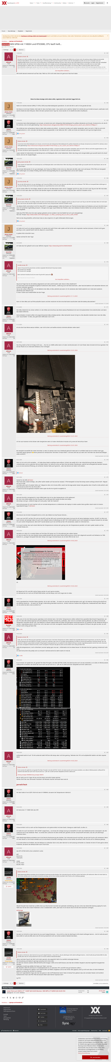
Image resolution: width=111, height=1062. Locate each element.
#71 (107, 307)
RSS (41, 1025)
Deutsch (16, 1030)
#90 (107, 949)
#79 (107, 598)
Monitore (22, 992)
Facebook (43, 1009)
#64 (107, 138)
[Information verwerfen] (107, 36)
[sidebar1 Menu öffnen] (107, 2)
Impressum (6, 1007)
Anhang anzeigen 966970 (37, 775)
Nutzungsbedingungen (84, 1030)
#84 (107, 789)
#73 (107, 342)
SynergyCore (10, 992)
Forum (3, 31)
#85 (107, 807)
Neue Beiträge (11, 31)
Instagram (43, 1021)
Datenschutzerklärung (84, 1053)
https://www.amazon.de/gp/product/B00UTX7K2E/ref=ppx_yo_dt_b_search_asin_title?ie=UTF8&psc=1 (68, 125)
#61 (107, 53)
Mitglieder (20, 31)
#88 (107, 868)
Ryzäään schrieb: (22, 56)
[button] (34, 3)
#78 (107, 530)
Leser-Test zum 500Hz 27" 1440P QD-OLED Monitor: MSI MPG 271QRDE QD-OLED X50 (36, 991)
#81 (107, 633)
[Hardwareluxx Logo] (10, 3)
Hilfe (100, 1030)
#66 (107, 178)
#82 (107, 660)
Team (5, 1016)
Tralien (103, 992)
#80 (107, 616)
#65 (107, 158)
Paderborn (12, 173)
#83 (107, 752)
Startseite (104, 1030)
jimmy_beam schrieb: (23, 162)
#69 (107, 243)
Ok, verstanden (95, 1057)
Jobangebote (7, 1018)
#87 (107, 848)
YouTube (42, 1013)
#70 (107, 262)
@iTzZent (30, 480)
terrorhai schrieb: (22, 181)
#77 (107, 512)
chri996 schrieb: (22, 265)
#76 (107, 494)
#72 (107, 324)
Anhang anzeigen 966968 (24, 775)
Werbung (6, 1019)
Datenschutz (7, 1009)
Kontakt (5, 1014)
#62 (107, 103)
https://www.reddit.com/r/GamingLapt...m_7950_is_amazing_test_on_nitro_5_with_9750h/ (52, 214)
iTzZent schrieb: (21, 141)
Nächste (21, 49)
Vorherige (6, 49)
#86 (107, 824)
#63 (107, 120)
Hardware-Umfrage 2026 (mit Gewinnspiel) (34, 36)
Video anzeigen (42, 568)
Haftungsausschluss (9, 1011)
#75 (107, 477)
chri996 (5, 47)
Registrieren (29, 31)
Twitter (42, 1017)
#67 (107, 195)
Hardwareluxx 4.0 (7, 1030)
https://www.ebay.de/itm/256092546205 (60, 246)
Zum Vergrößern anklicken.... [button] (62, 70)
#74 (107, 459)
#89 (107, 931)
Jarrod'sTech (21, 784)
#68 (107, 225)
